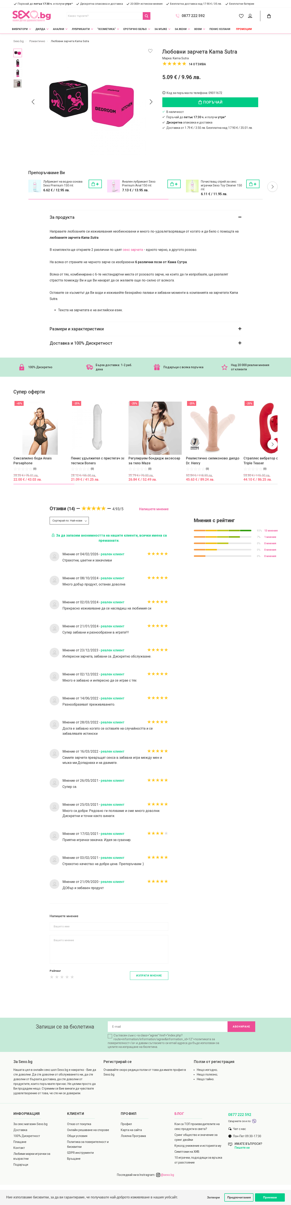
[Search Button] (146, 16)
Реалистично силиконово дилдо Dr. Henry (212, 460)
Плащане (19, 1142)
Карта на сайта (131, 1130)
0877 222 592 (193, 16)
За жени (181, 29)
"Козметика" (106, 29)
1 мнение (270, 537)
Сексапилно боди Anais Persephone (32, 460)
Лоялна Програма (133, 1136)
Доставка (20, 1130)
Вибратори (20, 29)
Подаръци (20, 1164)
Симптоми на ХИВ (186, 1151)
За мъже (160, 29)
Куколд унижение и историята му (197, 1145)
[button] (272, 187)
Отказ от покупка (79, 1124)
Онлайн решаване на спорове (88, 1130)
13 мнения (271, 530)
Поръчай (212, 102)
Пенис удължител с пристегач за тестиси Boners (98, 460)
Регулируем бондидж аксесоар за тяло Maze (154, 460)
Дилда (40, 29)
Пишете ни (242, 1147)
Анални (58, 29)
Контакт (19, 1148)
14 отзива (197, 64)
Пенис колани (219, 29)
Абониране (241, 1026)
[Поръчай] (95, 184)
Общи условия (77, 1136)
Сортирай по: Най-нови (67, 520)
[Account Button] (251, 16)
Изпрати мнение (149, 975)
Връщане (74, 1158)
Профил (126, 1124)
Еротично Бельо (135, 29)
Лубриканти (81, 29)
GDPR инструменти (80, 1152)
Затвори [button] (213, 1197)
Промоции (244, 29)
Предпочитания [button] (239, 1197)
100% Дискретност (26, 1136)
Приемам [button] (270, 1197)
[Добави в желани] (150, 51)
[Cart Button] (269, 16)
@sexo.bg (167, 1175)
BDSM (198, 29)
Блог (179, 1114)
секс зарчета (133, 250)
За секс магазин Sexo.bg (30, 1124)
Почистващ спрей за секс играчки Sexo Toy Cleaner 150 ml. (221, 185)
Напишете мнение (154, 509)
